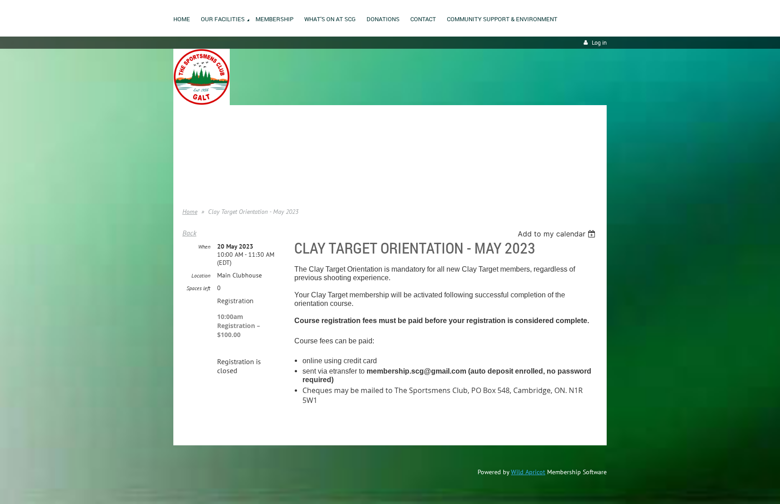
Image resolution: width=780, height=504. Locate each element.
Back (189, 232)
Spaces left (198, 288)
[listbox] (558, 233)
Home (190, 139)
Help (188, 180)
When (204, 246)
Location (200, 275)
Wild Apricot (528, 472)
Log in (599, 42)
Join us (191, 153)
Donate (191, 166)
